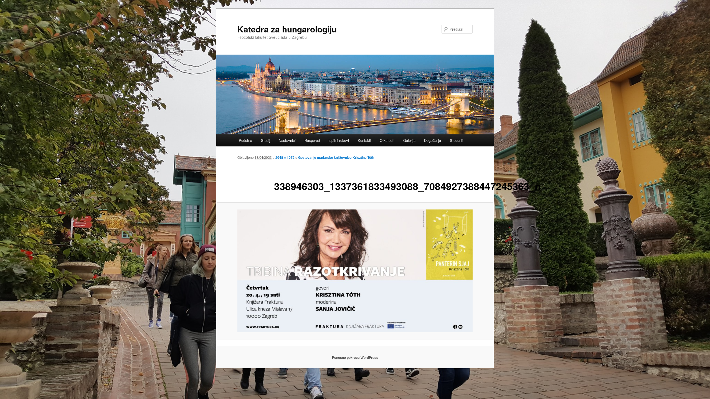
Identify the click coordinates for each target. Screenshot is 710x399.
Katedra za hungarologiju (287, 29)
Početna (245, 140)
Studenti (456, 140)
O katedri (387, 140)
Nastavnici (287, 140)
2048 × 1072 (285, 157)
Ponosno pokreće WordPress (355, 357)
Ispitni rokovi (338, 140)
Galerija (409, 140)
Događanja (432, 140)
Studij (265, 140)
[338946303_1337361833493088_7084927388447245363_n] (355, 270)
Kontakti (364, 140)
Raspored (312, 140)
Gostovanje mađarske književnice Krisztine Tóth (336, 157)
